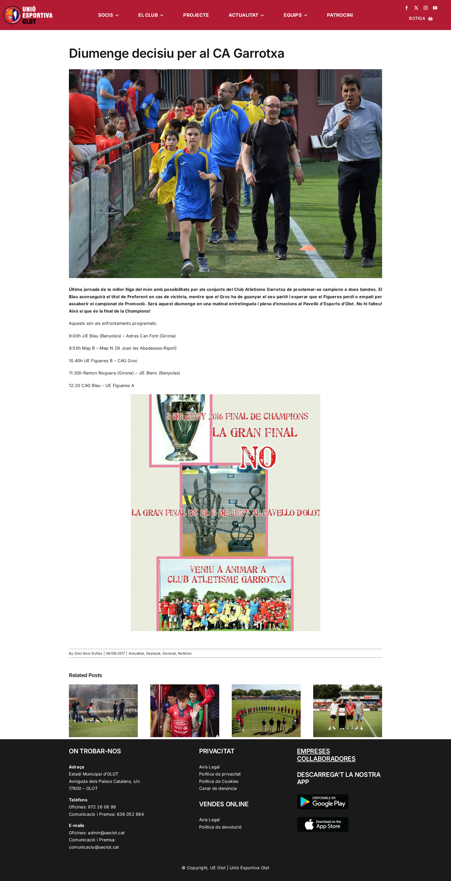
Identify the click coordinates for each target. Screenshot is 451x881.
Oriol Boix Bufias (88, 653)
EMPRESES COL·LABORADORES (326, 754)
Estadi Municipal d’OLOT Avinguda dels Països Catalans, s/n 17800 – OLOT (104, 781)
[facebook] (407, 8)
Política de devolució (220, 827)
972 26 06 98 (102, 806)
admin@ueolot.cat (106, 832)
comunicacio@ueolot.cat (94, 847)
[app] (322, 819)
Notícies (185, 653)
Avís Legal (209, 767)
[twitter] (416, 8)
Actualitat (136, 653)
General (169, 653)
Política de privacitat (220, 774)
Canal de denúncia (218, 788)
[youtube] (435, 8)
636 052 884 (130, 814)
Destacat (153, 653)
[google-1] (322, 796)
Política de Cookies (219, 781)
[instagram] (426, 8)
